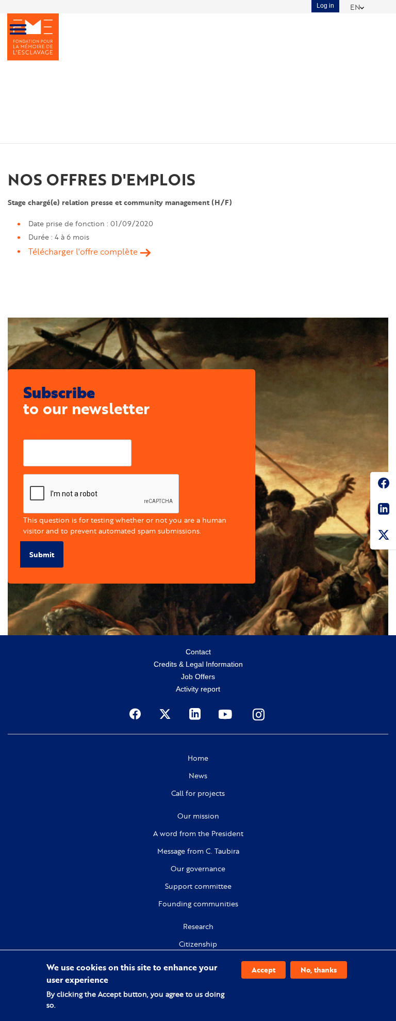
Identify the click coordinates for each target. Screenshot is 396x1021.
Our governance (198, 868)
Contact (198, 651)
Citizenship (198, 944)
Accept (263, 969)
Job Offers (198, 676)
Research (198, 926)
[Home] (33, 36)
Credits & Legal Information (198, 664)
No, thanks (319, 969)
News (198, 775)
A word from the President (198, 833)
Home (198, 758)
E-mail (34, 431)
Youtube (226, 714)
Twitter (383, 536)
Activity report (198, 689)
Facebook (383, 485)
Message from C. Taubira (198, 851)
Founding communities (198, 903)
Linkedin (383, 511)
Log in (325, 6)
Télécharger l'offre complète (83, 251)
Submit (41, 554)
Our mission (198, 816)
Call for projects (198, 793)
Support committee (198, 886)
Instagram (259, 714)
